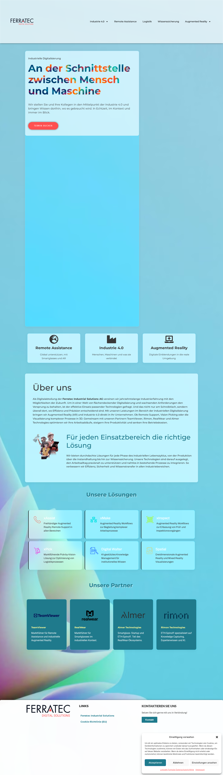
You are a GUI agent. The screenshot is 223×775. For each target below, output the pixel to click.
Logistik (147, 21)
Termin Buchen (43, 125)
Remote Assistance (125, 21)
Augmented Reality (196, 21)
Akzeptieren (155, 762)
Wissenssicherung (168, 21)
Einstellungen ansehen (204, 762)
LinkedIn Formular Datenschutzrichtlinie (177, 769)
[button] (216, 737)
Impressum (200, 769)
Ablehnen (178, 762)
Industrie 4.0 (97, 21)
